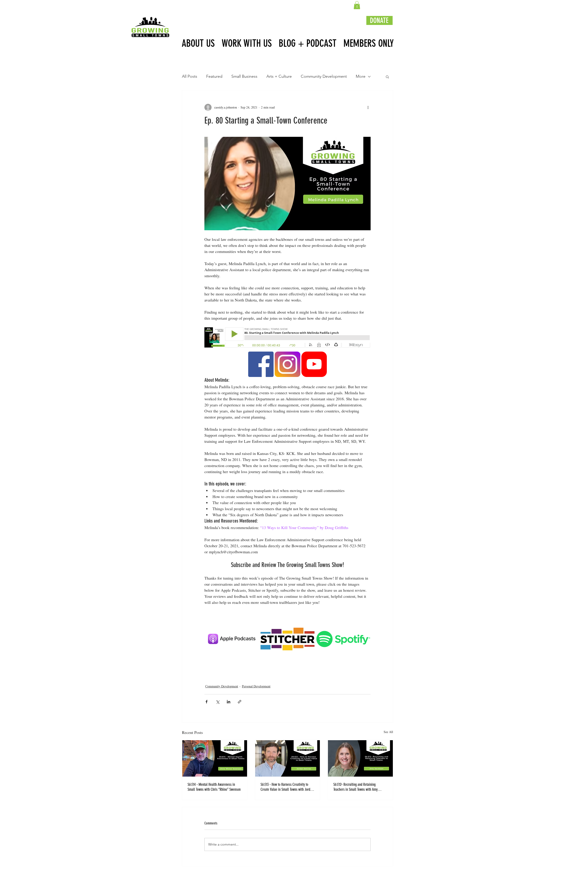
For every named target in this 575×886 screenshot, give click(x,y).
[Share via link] (239, 702)
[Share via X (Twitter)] (217, 702)
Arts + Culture (279, 76)
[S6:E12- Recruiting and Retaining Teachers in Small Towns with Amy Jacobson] (360, 758)
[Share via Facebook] (206, 702)
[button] (357, 5)
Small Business (244, 76)
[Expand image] (268, 357)
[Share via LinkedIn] (228, 702)
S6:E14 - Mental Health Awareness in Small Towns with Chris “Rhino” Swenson (214, 787)
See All (388, 732)
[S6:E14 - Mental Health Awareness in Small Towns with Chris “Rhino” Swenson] (214, 758)
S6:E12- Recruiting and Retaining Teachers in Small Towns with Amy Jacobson (355, 787)
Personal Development (256, 686)
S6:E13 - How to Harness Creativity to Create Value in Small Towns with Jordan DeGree (287, 787)
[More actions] (368, 107)
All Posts (189, 76)
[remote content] (287, 337)
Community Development (324, 76)
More (360, 76)
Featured (214, 76)
